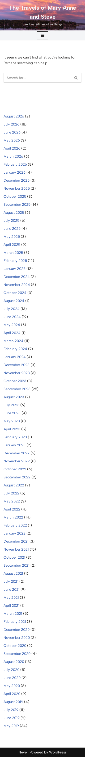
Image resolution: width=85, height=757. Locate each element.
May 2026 (12, 140)
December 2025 (17, 180)
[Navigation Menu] (42, 35)
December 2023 (17, 365)
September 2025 (17, 204)
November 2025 (17, 188)
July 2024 (12, 309)
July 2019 (11, 710)
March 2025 (13, 253)
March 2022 (13, 517)
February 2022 (15, 525)
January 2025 (15, 269)
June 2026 (12, 132)
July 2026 (11, 124)
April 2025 (12, 245)
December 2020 (17, 629)
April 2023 (12, 429)
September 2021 (17, 565)
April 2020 (12, 694)
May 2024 (12, 325)
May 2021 (11, 597)
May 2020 (12, 686)
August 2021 (13, 573)
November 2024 (17, 285)
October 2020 (15, 646)
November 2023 (17, 373)
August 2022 (14, 485)
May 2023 (12, 421)
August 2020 (14, 662)
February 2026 (15, 164)
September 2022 (17, 477)
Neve (22, 752)
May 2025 (12, 236)
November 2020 (17, 638)
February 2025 (15, 261)
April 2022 (12, 509)
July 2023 (11, 405)
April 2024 (12, 333)
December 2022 (17, 453)
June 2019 (12, 718)
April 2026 (12, 148)
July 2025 (11, 220)
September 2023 (17, 389)
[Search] (76, 78)
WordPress (58, 752)
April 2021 (11, 605)
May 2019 (11, 726)
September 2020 (17, 654)
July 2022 (11, 493)
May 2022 (12, 501)
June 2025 (12, 228)
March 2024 (13, 341)
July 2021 (11, 581)
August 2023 (14, 397)
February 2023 (15, 437)
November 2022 (17, 461)
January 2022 (15, 533)
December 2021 (16, 541)
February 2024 (15, 349)
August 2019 (13, 702)
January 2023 (15, 445)
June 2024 (12, 317)
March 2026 (13, 156)
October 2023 (15, 381)
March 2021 (13, 613)
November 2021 (16, 549)
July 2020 (11, 670)
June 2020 (12, 678)
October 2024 (15, 293)
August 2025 (14, 212)
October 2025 (15, 196)
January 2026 (15, 172)
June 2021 (12, 589)
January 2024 (15, 357)
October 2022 (15, 469)
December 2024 (17, 277)
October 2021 (14, 557)
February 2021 (15, 621)
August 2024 (14, 301)
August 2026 (14, 116)
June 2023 (12, 413)
